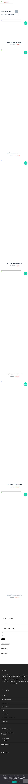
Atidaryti (14, 36)
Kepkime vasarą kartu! (5, 744)
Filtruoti (3, 638)
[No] (26, 779)
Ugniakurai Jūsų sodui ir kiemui (7, 733)
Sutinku (14, 782)
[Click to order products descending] (16, 11)
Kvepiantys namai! (5, 738)
